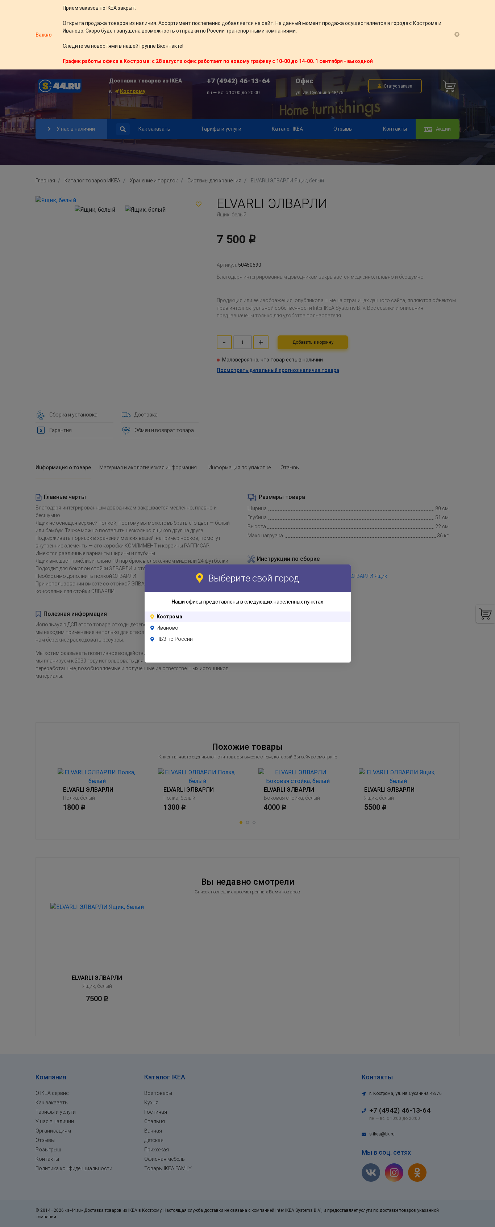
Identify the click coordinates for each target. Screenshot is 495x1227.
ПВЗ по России (175, 639)
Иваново (167, 628)
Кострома (169, 616)
